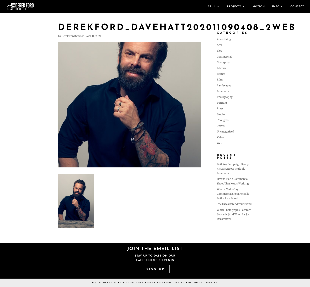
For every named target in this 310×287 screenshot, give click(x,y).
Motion (259, 6)
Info (276, 6)
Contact (297, 6)
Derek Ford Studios (73, 36)
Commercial (224, 56)
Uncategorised (225, 131)
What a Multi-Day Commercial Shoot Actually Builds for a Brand (233, 194)
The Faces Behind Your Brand (234, 204)
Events (221, 73)
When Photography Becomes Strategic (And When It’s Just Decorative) (234, 214)
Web (219, 143)
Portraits (222, 102)
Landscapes (224, 85)
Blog (219, 50)
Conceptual (223, 62)
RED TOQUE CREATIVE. (202, 283)
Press (220, 108)
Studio (221, 114)
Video (220, 137)
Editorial (222, 68)
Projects (234, 6)
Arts (219, 45)
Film (220, 79)
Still (212, 6)
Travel (221, 125)
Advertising (224, 39)
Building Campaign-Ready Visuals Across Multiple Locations (233, 169)
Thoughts (223, 120)
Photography (224, 97)
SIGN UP (155, 269)
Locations (223, 91)
